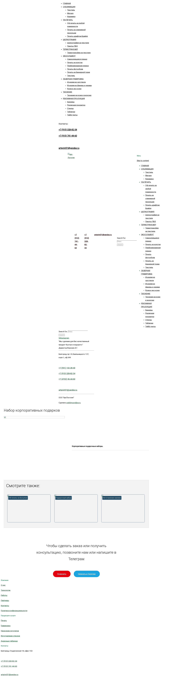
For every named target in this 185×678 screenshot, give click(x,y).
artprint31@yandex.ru (69, 148)
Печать (4, 620)
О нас (3, 585)
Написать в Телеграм (86, 574)
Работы (4, 595)
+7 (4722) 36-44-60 (67, 379)
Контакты (5, 606)
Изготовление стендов (10, 636)
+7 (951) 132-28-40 (67, 368)
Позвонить (61, 574)
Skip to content (143, 161)
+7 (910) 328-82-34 (68, 129)
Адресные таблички (9, 641)
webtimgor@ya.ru (73, 403)
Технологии (5, 590)
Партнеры (5, 600)
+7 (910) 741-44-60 (68, 135)
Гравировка (5, 626)
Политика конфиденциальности (14, 611)
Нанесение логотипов (10, 631)
